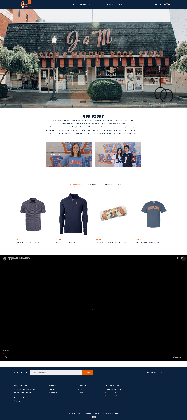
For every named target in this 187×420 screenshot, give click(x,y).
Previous (7, 63)
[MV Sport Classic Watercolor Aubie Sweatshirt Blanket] (113, 214)
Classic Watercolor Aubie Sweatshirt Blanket (111, 242)
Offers (50, 395)
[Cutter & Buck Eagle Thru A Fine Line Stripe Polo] (33, 214)
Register (79, 389)
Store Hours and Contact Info (24, 389)
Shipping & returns (20, 401)
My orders (79, 392)
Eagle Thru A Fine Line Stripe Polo (28, 242)
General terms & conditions (23, 392)
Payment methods (20, 398)
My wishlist (80, 398)
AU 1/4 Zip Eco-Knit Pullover (66, 242)
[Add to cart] (17, 246)
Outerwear (85, 4)
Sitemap (17, 404)
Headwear (109, 4)
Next (179, 63)
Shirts (72, 4)
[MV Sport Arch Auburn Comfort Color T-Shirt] (153, 214)
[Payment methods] (93, 417)
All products (52, 389)
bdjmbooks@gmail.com (115, 395)
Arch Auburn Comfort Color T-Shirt (148, 242)
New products (52, 392)
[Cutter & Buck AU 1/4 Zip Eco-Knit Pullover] (73, 214)
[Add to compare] (26, 246)
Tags (49, 398)
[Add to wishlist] (22, 246)
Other (121, 4)
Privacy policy (19, 395)
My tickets (80, 395)
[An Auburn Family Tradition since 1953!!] (27, 4)
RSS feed (51, 401)
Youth (97, 4)
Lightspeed (114, 413)
